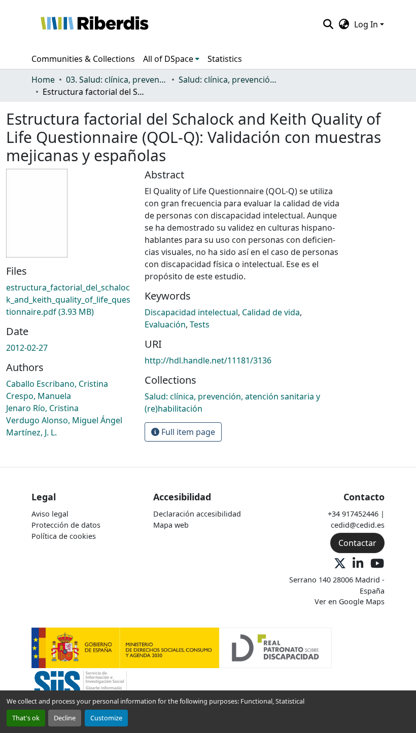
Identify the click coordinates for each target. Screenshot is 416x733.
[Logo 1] (181, 647)
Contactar (357, 542)
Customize (106, 717)
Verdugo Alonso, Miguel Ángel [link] (64, 420)
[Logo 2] (80, 687)
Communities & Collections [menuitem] (83, 58)
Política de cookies (63, 536)
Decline (65, 717)
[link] (69, 299)
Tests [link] (200, 324)
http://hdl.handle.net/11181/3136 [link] (208, 360)
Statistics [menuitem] (224, 58)
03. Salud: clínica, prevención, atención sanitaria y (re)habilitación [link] (116, 79)
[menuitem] (171, 59)
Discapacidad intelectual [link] (191, 312)
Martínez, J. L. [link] (31, 432)
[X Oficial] (340, 564)
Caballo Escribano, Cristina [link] (57, 383)
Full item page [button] (187, 431)
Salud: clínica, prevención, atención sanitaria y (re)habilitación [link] (229, 79)
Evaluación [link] (165, 324)
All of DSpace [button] (168, 58)
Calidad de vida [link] (271, 312)
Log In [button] (367, 24)
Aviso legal (49, 514)
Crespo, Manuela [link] (38, 395)
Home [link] (43, 79)
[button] (94, 24)
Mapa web (171, 525)
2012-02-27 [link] (27, 347)
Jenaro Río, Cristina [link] (42, 408)
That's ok (26, 717)
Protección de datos (65, 525)
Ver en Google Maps (350, 601)
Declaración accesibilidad (197, 514)
